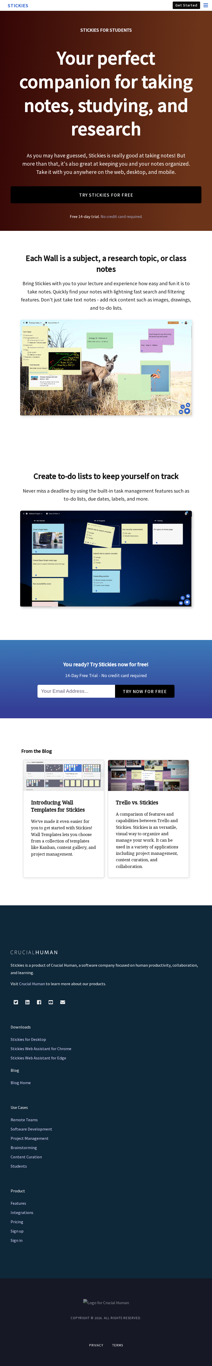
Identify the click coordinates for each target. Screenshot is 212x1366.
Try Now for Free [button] (145, 691)
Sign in (16, 1240)
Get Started (186, 5)
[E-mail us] (63, 1002)
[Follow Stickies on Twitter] (16, 1002)
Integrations (22, 1212)
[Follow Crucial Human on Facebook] (40, 1002)
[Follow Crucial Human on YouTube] (51, 1002)
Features (18, 1203)
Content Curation (26, 1156)
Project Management (30, 1138)
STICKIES (18, 5)
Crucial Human (32, 983)
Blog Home (21, 1082)
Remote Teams (24, 1119)
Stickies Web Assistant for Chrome (41, 1048)
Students (19, 1166)
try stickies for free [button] (106, 195)
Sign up (17, 1231)
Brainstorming (24, 1147)
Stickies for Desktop (28, 1039)
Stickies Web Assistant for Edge (38, 1057)
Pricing (17, 1221)
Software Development (31, 1129)
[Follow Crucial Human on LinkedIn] (28, 1002)
